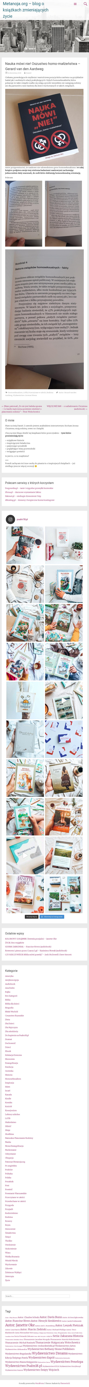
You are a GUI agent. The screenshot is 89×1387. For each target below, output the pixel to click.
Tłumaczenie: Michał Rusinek (20, 1342)
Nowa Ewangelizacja (14, 1146)
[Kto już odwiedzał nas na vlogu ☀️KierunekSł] (25, 700)
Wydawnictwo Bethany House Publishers (51, 1349)
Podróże (9, 1170)
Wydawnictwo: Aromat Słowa (25, 395)
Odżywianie (10, 1154)
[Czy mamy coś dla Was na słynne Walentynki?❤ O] (25, 584)
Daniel (28, 73)
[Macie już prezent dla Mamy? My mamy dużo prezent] (25, 894)
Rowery (8, 1221)
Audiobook (10, 984)
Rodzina (50, 393)
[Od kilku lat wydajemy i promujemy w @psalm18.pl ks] (64, 700)
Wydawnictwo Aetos (65, 1346)
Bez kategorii (11, 996)
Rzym (7, 1225)
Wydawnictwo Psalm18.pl (23, 1366)
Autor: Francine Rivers (17, 1320)
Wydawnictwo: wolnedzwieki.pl (39, 1346)
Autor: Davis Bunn (51, 1317)
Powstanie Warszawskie (16, 1193)
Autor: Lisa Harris (12, 1330)
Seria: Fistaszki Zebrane (24, 1336)
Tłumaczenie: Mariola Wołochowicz (64, 1339)
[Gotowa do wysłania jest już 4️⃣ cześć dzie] (25, 661)
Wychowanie (11, 1264)
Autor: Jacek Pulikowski (71, 1321)
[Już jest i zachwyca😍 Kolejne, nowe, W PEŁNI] (64, 623)
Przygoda (9, 1205)
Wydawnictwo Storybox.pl (70, 1366)
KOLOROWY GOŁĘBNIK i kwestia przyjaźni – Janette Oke (31, 939)
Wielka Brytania (12, 1256)
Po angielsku (11, 1166)
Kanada (8, 1094)
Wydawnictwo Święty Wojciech (41, 1369)
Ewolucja (9, 1067)
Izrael (7, 1090)
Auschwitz (10, 988)
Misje (7, 1130)
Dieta (7, 1019)
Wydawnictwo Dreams (50, 1353)
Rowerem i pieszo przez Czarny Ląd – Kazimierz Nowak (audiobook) (36, 950)
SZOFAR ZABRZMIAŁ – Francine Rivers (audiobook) (28, 947)
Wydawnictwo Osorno (44, 1362)
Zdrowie (9, 1268)
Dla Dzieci (9, 1023)
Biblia (7, 1000)
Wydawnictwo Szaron (14, 1370)
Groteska (9, 1071)
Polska (8, 1177)
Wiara (7, 1252)
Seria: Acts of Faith (73, 1333)
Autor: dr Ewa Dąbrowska (72, 1317)
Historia (8, 1075)
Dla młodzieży (11, 1031)
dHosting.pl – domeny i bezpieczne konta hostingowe (29, 500)
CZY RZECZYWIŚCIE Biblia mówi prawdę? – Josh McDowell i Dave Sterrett (38, 954)
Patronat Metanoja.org (15, 1162)
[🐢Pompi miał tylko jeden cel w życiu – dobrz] (25, 623)
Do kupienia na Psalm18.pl (17, 1035)
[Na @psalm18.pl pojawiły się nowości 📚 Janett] (64, 661)
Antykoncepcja (12, 980)
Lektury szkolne (12, 1114)
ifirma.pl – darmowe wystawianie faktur (23, 492)
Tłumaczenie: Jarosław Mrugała (37, 1339)
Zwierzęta (9, 1276)
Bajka (7, 992)
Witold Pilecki (11, 1260)
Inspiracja (9, 1083)
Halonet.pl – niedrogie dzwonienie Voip (23, 496)
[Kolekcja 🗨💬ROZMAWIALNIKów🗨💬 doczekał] (64, 739)
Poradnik (9, 1181)
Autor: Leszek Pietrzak (69, 1325)
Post (7, 1185)
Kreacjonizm (11, 1110)
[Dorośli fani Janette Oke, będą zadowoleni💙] (25, 545)
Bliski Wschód (11, 1011)
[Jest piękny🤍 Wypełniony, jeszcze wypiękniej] (25, 739)
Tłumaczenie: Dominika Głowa (14, 1339)
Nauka (8, 1142)
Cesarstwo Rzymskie (14, 1015)
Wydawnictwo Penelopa (67, 1361)
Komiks (8, 1102)
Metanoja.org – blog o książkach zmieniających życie (25, 10)
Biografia (9, 1008)
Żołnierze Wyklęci (13, 1272)
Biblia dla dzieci (12, 1004)
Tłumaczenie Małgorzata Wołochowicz (57, 1342)
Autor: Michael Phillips (56, 1330)
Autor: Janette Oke (20, 1325)
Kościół (8, 1106)
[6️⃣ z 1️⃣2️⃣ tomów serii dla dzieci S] (64, 584)
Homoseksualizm (15, 393)
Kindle (8, 1098)
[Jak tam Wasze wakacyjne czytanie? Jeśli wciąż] (64, 817)
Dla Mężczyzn (11, 1027)
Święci (8, 1237)
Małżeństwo (10, 1122)
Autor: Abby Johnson (11, 1317)
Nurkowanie (10, 1150)
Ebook (8, 1051)
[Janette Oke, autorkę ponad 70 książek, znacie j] (25, 817)
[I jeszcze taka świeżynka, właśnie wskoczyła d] (64, 545)
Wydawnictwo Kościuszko (62, 1358)
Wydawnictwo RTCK (51, 1366)
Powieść (9, 1189)
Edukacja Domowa (13, 1055)
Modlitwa (9, 1134)
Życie (7, 1280)
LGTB (25, 393)
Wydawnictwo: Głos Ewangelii (13, 1346)
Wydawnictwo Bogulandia (18, 1353)
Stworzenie (10, 1229)
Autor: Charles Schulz (28, 1317)
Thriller (8, 1241)
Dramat (8, 1039)
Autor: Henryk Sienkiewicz (46, 1320)
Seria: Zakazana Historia (68, 1336)
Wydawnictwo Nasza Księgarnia (21, 1362)
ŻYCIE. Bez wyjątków (14, 943)
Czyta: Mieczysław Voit (24, 1333)
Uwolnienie (10, 1245)
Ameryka (9, 976)
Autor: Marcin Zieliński (33, 1329)
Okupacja (9, 1158)
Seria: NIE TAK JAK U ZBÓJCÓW (43, 1336)
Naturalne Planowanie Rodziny (19, 1138)
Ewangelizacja (11, 1063)
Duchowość (10, 1043)
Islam (7, 1087)
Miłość (8, 1126)
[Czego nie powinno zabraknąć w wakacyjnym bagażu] (25, 855)
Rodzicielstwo (11, 1213)
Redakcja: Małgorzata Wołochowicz (43, 1333)
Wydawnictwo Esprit (41, 1357)
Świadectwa (10, 1233)
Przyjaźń (9, 1209)
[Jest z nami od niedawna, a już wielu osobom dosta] (64, 778)
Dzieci (8, 1047)
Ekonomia (9, 1059)
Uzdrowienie (11, 1249)
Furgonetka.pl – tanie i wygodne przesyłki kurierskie (29, 488)
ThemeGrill (65, 1383)
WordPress (39, 1383)
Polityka (9, 1173)
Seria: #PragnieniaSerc (60, 1333)
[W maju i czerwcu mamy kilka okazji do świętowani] (64, 894)
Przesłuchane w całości (15, 1201)
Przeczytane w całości (37, 393)
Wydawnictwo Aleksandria (16, 1349)
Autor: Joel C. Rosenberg (45, 1326)
